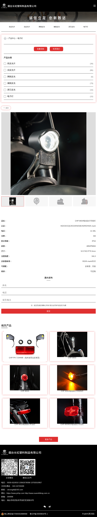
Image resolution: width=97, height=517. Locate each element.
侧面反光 (57, 27)
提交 (48, 311)
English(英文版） (89, 514)
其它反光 (72, 27)
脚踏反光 (42, 27)
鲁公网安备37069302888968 (16, 514)
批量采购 (40, 49)
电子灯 (85, 27)
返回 (7, 108)
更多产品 (48, 439)
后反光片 (27, 27)
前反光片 (12, 27)
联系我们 (56, 49)
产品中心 (12, 38)
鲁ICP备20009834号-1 (39, 514)
